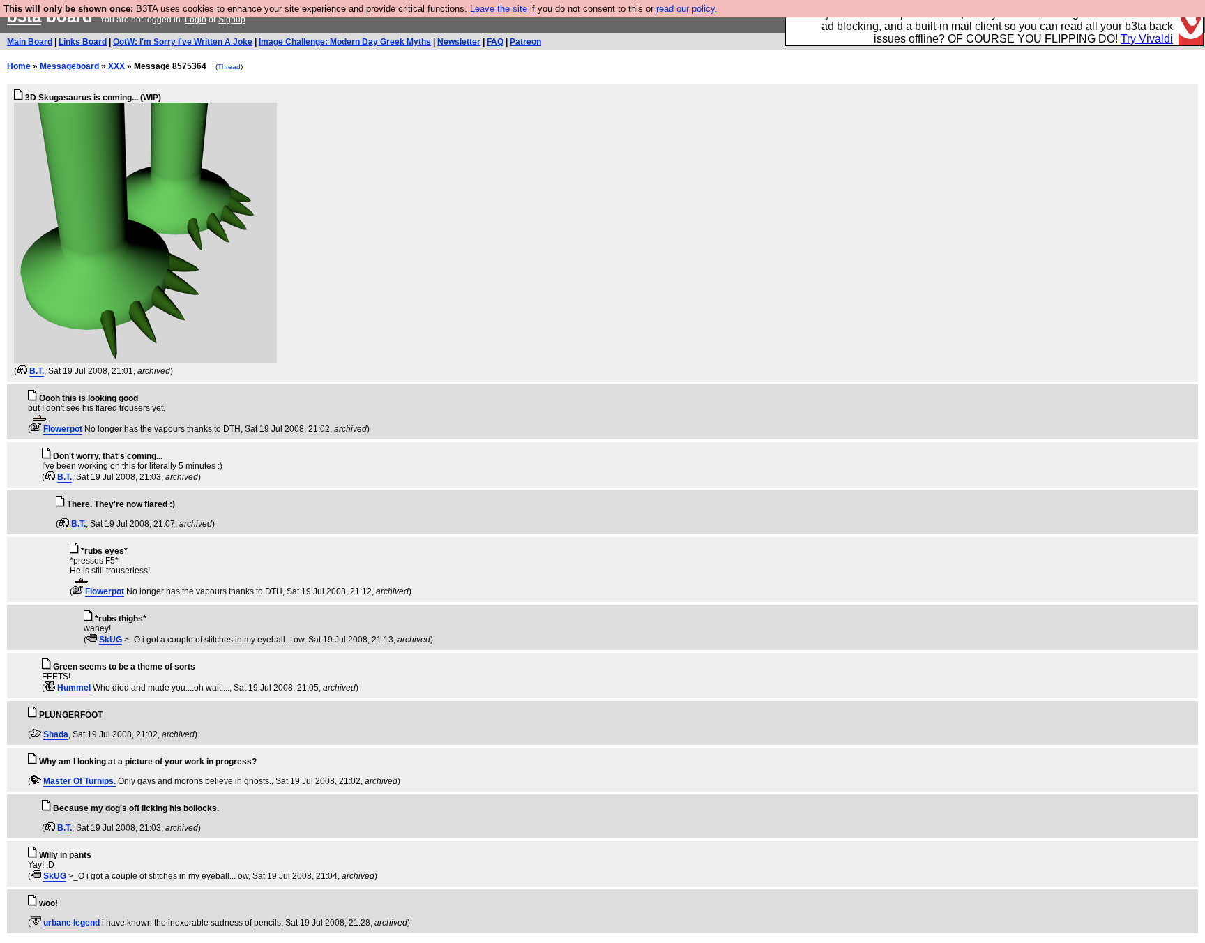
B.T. (36, 371)
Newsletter (458, 42)
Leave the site (498, 8)
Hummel (74, 688)
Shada (55, 734)
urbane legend (71, 923)
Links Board (83, 42)
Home (19, 66)
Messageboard (69, 66)
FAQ (495, 42)
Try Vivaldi (1147, 39)
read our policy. (687, 8)
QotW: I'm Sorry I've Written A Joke (182, 42)
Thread (229, 66)
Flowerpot (62, 429)
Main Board (29, 42)
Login (195, 19)
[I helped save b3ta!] (22, 371)
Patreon (525, 42)
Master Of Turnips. (79, 781)
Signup (231, 19)
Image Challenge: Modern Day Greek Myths (345, 42)
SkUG (110, 639)
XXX (116, 66)
